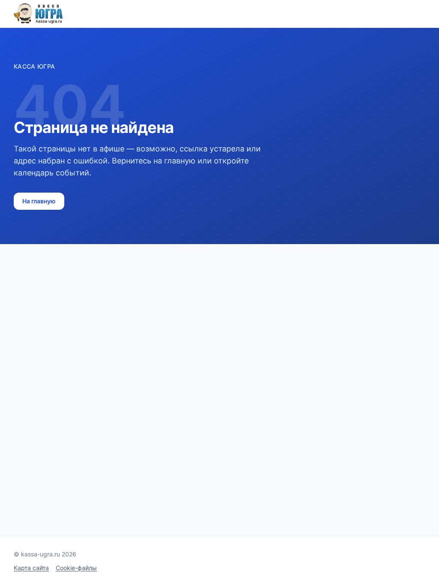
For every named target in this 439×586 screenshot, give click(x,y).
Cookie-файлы (76, 567)
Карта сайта (31, 567)
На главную (39, 201)
